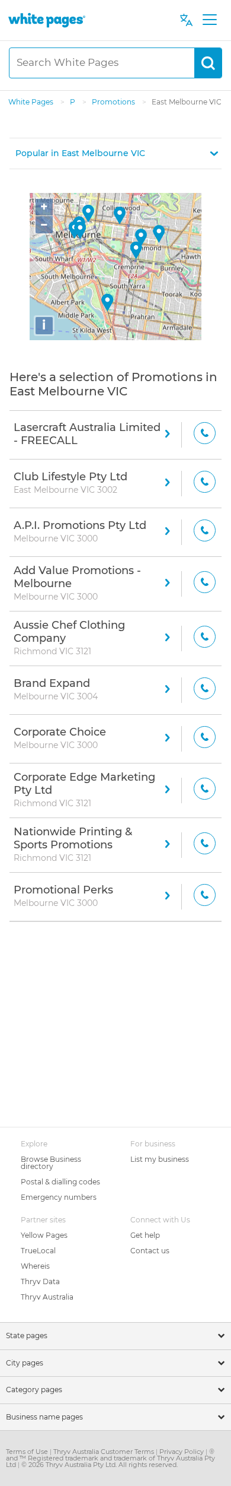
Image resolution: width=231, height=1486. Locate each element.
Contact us (149, 1250)
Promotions (114, 101)
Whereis (35, 1266)
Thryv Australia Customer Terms (104, 1451)
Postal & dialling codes (60, 1181)
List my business (159, 1159)
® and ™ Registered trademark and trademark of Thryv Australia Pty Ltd (110, 1458)
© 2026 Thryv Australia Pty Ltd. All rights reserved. (99, 1464)
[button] (115, 153)
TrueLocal (38, 1250)
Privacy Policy (182, 1451)
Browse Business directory (51, 1163)
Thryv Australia (47, 1296)
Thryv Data (40, 1281)
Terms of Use (28, 1451)
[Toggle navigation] (209, 20)
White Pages (31, 101)
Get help (145, 1235)
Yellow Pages (44, 1235)
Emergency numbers (59, 1197)
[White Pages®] (46, 20)
